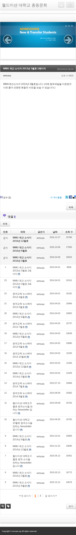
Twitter (66, 197)
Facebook (70, 197)
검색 (2, 506)
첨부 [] (7, 197)
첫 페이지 (25, 496)
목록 (71, 207)
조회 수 (69, 232)
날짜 (55, 232)
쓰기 (71, 506)
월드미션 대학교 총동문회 (24, 5)
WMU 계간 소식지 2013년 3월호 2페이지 (22, 284)
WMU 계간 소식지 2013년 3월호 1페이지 (24, 68)
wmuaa (7, 75)
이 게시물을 (56, 197)
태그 (8, 506)
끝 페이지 (50, 496)
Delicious (74, 197)
